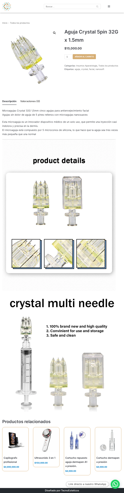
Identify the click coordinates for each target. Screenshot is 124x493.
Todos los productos (20, 23)
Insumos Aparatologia (86, 65)
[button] (115, 484)
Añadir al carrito (84, 57)
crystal (84, 69)
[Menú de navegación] (109, 6)
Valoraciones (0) (30, 101)
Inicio (4, 23)
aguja (77, 69)
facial (91, 69)
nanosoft (100, 69)
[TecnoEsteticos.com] (11, 6)
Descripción (9, 101)
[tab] (9, 101)
